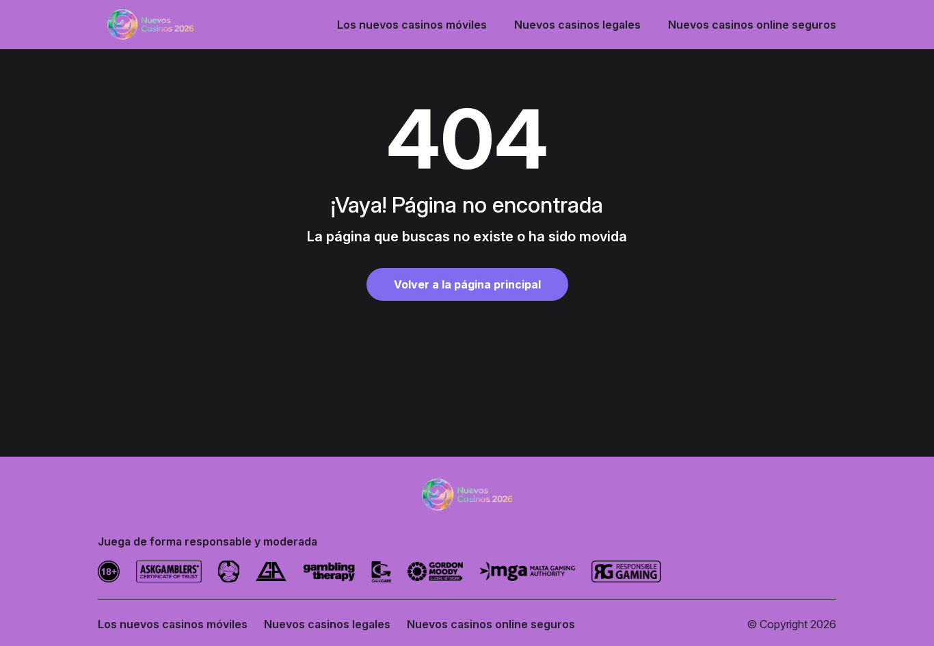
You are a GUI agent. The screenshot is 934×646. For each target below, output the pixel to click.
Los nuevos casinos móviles (412, 24)
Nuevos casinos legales (577, 24)
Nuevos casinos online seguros (752, 24)
